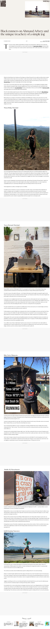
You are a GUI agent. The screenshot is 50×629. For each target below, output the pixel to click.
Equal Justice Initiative (37, 46)
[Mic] (3, 3)
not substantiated (18, 87)
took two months (46, 87)
